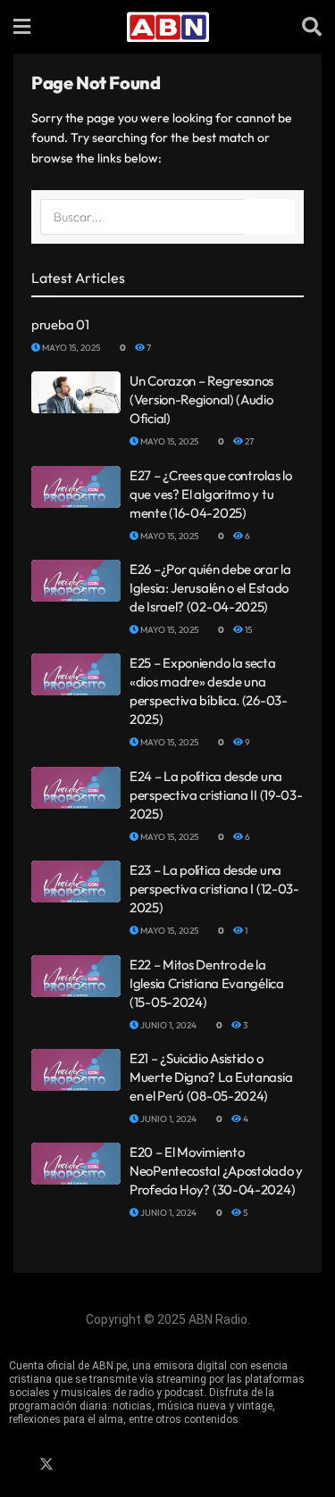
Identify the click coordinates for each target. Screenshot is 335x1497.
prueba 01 (59, 324)
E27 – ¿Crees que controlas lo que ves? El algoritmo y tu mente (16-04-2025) (210, 494)
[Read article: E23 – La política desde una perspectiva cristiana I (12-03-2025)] (76, 881)
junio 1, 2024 (167, 1025)
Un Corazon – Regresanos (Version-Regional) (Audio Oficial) (201, 399)
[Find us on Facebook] (15, 1465)
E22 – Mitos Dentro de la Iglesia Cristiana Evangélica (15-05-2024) (207, 983)
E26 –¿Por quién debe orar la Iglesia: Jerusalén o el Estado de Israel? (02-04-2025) (210, 588)
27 (248, 441)
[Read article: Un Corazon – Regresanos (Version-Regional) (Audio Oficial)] (76, 392)
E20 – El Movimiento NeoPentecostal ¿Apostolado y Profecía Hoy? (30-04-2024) (216, 1171)
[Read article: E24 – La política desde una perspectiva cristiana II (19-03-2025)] (76, 788)
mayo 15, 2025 (70, 347)
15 (247, 630)
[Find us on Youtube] (108, 1465)
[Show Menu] (21, 27)
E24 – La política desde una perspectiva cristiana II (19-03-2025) (216, 795)
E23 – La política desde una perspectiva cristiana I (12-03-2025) (214, 888)
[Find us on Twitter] (46, 1465)
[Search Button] (312, 27)
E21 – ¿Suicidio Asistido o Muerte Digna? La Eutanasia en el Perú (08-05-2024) (211, 1077)
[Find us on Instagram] (77, 1465)
